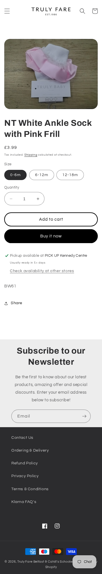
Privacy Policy (25, 476)
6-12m (41, 175)
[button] (7, 11)
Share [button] (16, 303)
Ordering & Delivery (30, 450)
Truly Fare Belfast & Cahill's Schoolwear (47, 561)
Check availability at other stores (42, 271)
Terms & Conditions (30, 489)
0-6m (15, 175)
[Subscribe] (84, 416)
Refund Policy (24, 463)
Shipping (30, 154)
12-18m (70, 175)
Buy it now (51, 236)
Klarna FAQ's (23, 502)
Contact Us (22, 438)
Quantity (11, 187)
